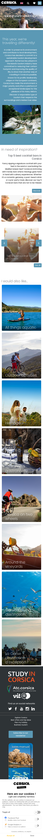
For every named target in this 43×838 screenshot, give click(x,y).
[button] (28, 3)
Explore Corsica (21, 717)
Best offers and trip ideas (21, 720)
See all (37, 265)
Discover (36, 191)
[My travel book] (34, 3)
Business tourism (21, 725)
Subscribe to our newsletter (20, 734)
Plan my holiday (21, 722)
